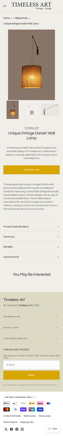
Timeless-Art (31, 127)
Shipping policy (27, 422)
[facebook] (11, 429)
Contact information (12, 416)
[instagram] (22, 429)
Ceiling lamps (21, 18)
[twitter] (6, 429)
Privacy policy (45, 416)
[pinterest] (16, 429)
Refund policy (30, 416)
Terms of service (10, 422)
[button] (6, 6)
